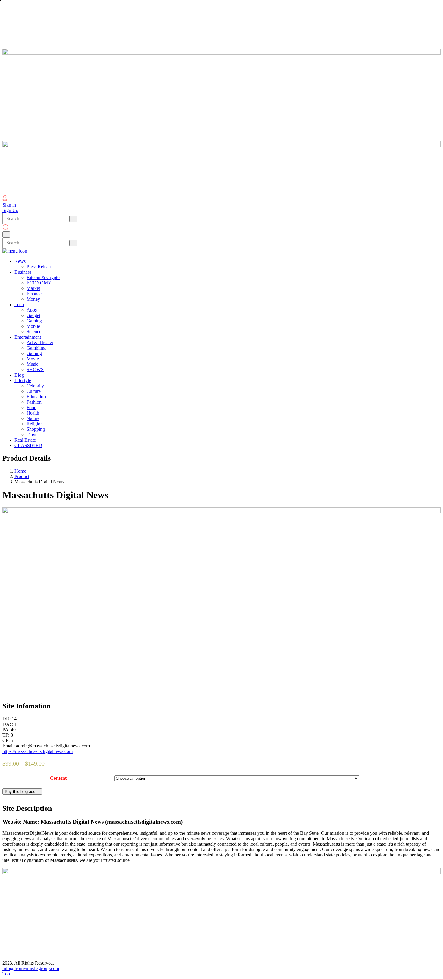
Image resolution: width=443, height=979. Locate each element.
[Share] (423, 6)
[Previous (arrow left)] (10, 489)
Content (58, 778)
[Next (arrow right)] (432, 489)
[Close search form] (6, 234)
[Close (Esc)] (436, 6)
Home (20, 471)
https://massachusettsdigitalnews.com (37, 751)
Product (21, 476)
